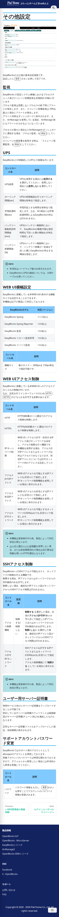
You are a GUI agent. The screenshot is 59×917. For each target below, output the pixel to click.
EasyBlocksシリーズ (12, 844)
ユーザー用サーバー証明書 (23, 546)
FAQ (4, 894)
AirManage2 (8, 849)
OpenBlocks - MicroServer (15, 840)
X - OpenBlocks (10, 874)
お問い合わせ (8, 889)
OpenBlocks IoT (10, 836)
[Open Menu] (52, 910)
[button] (4, 3)
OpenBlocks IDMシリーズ (15, 853)
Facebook (7, 869)
